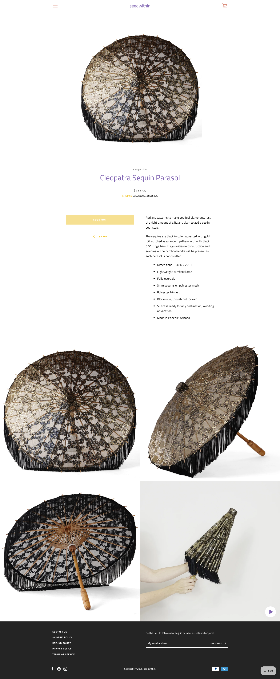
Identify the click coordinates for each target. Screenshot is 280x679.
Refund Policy (61, 643)
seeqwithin (140, 6)
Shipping (127, 195)
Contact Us (59, 632)
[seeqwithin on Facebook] (52, 668)
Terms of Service (63, 654)
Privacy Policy (61, 648)
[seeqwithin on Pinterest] (59, 668)
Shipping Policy (62, 637)
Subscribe (216, 643)
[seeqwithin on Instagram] (65, 668)
